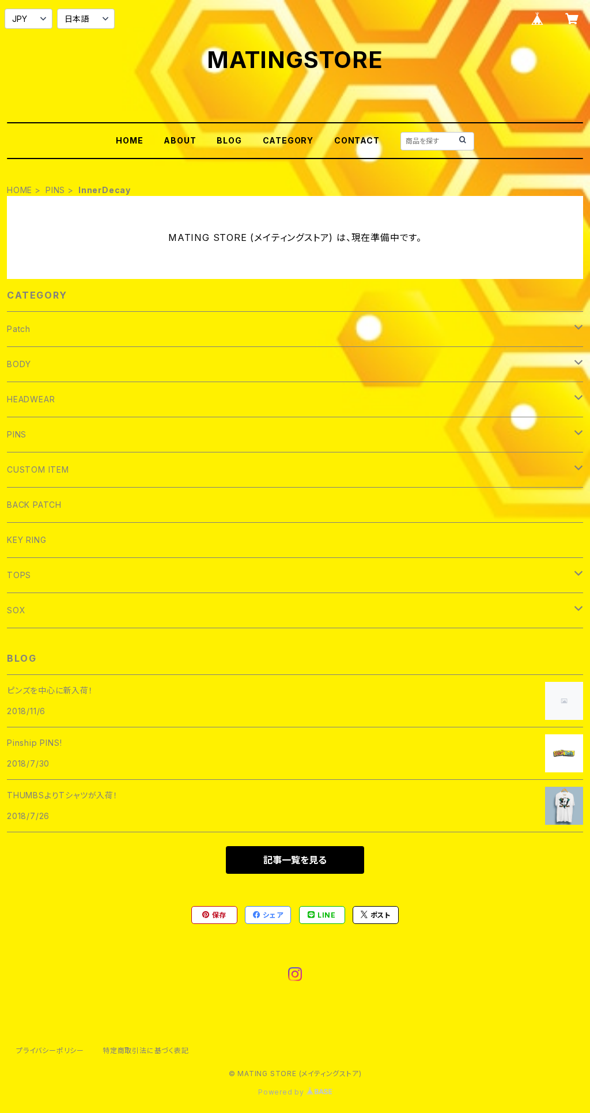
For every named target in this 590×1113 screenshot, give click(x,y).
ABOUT (180, 140)
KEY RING (26, 540)
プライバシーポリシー (50, 1050)
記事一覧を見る (295, 860)
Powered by (282, 1092)
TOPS (19, 575)
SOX (16, 610)
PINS (55, 190)
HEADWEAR (31, 399)
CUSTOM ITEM (38, 469)
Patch (19, 329)
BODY (19, 364)
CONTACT (357, 140)
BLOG (229, 140)
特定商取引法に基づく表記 (146, 1050)
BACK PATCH (34, 505)
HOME (129, 140)
